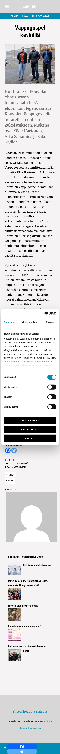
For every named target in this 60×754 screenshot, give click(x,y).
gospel (9, 480)
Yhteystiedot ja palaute (30, 711)
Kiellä (30, 438)
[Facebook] (22, 746)
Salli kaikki (30, 420)
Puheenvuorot (40, 16)
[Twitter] (14, 450)
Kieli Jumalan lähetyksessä (37, 565)
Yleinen (10, 474)
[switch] (51, 387)
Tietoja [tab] (50, 322)
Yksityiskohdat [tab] (30, 322)
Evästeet (48, 721)
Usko (25, 16)
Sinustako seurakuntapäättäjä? (24, 626)
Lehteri (30, 6)
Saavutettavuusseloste (30, 728)
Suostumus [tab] (10, 322)
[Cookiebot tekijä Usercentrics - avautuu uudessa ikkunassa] (42, 313)
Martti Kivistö (21, 463)
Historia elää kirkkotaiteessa (23, 605)
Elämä (14, 16)
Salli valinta (30, 429)
